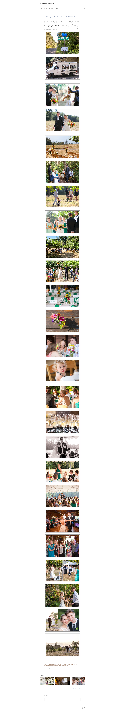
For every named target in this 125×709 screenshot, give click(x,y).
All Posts (41, 8)
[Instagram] (82, 708)
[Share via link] (52, 668)
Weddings (56, 8)
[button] (84, 8)
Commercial (51, 8)
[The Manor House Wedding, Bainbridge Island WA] (78, 681)
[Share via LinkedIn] (49, 668)
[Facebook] (84, 708)
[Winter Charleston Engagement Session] (47, 681)
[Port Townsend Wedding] (62, 681)
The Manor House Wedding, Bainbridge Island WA (77, 687)
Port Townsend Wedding (61, 687)
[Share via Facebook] (44, 668)
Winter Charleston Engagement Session (46, 687)
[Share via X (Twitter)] (47, 668)
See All (84, 675)
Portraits (45, 8)
